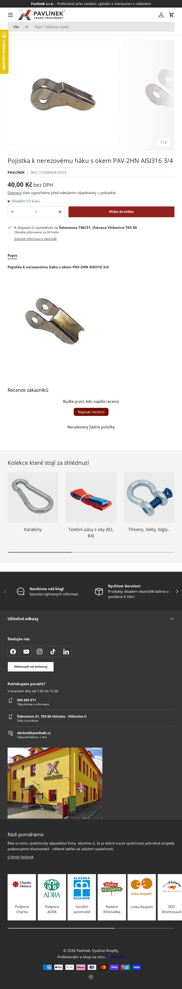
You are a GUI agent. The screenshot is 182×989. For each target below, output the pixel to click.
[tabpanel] (91, 316)
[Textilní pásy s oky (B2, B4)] (91, 497)
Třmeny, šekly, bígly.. (149, 529)
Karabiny (33, 529)
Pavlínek (83, 950)
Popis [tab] (12, 255)
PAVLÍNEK (16, 172)
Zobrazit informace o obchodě (35, 239)
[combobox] (91, 27)
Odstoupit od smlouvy (30, 666)
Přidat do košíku (121, 211)
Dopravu (15, 192)
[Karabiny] (33, 497)
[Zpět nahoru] (91, 977)
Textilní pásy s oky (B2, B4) (91, 532)
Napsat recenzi (91, 411)
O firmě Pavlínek (20, 857)
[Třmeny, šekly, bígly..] (149, 497)
